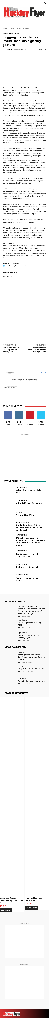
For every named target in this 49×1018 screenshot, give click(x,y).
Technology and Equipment (27, 606)
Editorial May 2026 (25, 515)
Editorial (19, 512)
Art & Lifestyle (22, 678)
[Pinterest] (39, 1011)
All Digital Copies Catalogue (29, 503)
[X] (40, 22)
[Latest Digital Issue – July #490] (8, 490)
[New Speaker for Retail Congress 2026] (8, 554)
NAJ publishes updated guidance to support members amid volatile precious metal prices (30, 541)
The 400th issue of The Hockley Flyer (28, 636)
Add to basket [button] (6, 910)
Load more (24, 587)
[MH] (5, 49)
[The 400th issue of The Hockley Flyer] (9, 637)
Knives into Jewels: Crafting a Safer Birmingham (11, 350)
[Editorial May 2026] (8, 514)
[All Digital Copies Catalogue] (8, 502)
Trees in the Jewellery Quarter (32, 681)
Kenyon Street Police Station (31, 668)
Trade (11, 28)
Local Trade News (22, 28)
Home (5, 28)
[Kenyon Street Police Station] (9, 670)
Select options (32, 908)
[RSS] (44, 1011)
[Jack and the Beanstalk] (8, 566)
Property (21, 652)
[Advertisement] (24, 322)
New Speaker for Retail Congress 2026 (27, 555)
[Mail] (35, 1011)
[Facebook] (32, 22)
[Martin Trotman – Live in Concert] (8, 578)
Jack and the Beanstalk (27, 567)
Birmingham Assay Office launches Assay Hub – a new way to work (29, 527)
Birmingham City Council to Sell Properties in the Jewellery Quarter (32, 657)
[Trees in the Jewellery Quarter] (9, 683)
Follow (19, 412)
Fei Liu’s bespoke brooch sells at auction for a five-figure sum (35, 350)
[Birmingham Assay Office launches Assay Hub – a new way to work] (8, 526)
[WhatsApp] (44, 1015)
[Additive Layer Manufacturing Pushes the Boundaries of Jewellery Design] (9, 610)
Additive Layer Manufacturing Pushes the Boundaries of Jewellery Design (31, 611)
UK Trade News (21, 535)
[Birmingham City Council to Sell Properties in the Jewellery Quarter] (9, 656)
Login (43, 373)
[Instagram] (36, 22)
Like (8, 412)
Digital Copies (21, 487)
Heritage (21, 666)
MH (10, 50)
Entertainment (22, 564)
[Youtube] (44, 22)
